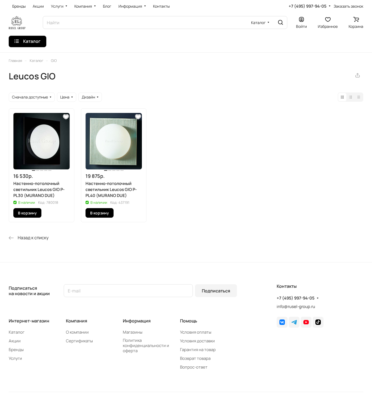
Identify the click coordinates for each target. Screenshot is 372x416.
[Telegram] (294, 322)
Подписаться (216, 291)
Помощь (188, 321)
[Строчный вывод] (350, 97)
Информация (137, 321)
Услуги (15, 358)
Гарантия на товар (198, 349)
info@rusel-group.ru (296, 306)
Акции (15, 341)
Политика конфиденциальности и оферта (146, 345)
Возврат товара (195, 358)
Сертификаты (79, 341)
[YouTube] (306, 322)
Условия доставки (197, 341)
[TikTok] (318, 322)
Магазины (132, 332)
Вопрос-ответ (194, 367)
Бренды (16, 349)
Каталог (17, 332)
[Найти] (280, 22)
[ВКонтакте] (282, 322)
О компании (77, 332)
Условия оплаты (195, 332)
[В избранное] (66, 116)
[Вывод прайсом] (359, 97)
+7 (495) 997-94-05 (308, 6)
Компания (76, 321)
